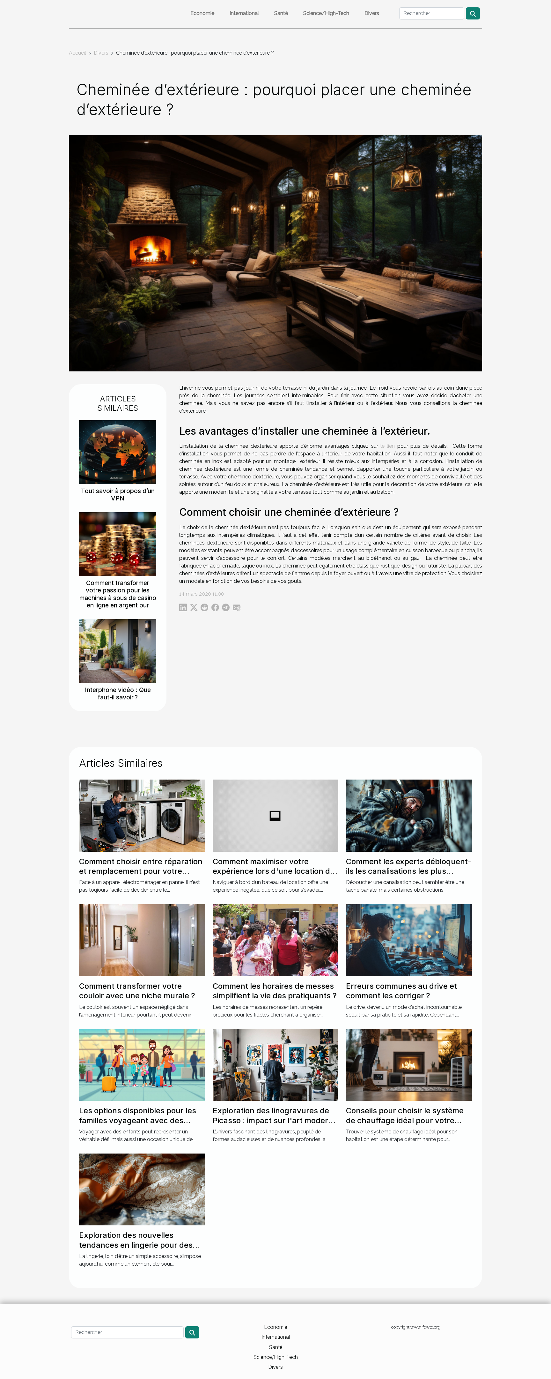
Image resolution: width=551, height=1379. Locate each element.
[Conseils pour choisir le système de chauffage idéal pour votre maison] (409, 1065)
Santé (281, 13)
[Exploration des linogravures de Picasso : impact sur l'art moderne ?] (276, 1065)
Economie (202, 13)
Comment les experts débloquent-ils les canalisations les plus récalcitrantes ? (409, 871)
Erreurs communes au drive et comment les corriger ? (401, 990)
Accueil (77, 53)
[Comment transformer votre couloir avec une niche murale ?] (142, 940)
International (244, 13)
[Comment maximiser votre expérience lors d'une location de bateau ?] (276, 815)
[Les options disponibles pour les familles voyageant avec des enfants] (142, 1065)
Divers (371, 13)
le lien (387, 446)
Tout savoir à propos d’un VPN (118, 494)
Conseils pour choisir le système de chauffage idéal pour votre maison (405, 1120)
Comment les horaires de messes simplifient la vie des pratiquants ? (275, 990)
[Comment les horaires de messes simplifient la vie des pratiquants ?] (276, 940)
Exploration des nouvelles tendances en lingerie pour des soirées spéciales (136, 1244)
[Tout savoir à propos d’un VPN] (117, 452)
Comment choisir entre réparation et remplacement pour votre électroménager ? (140, 871)
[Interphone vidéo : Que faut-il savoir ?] (117, 651)
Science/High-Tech (326, 13)
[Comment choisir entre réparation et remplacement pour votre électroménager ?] (142, 815)
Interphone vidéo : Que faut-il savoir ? (118, 693)
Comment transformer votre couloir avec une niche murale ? (137, 990)
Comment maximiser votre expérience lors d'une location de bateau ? (273, 871)
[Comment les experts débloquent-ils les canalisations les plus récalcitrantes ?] (409, 815)
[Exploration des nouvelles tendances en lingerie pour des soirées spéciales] (142, 1189)
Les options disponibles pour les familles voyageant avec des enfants (137, 1120)
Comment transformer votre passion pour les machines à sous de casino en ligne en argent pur (117, 594)
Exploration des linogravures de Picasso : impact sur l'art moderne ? (275, 1120)
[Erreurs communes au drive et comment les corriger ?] (409, 940)
